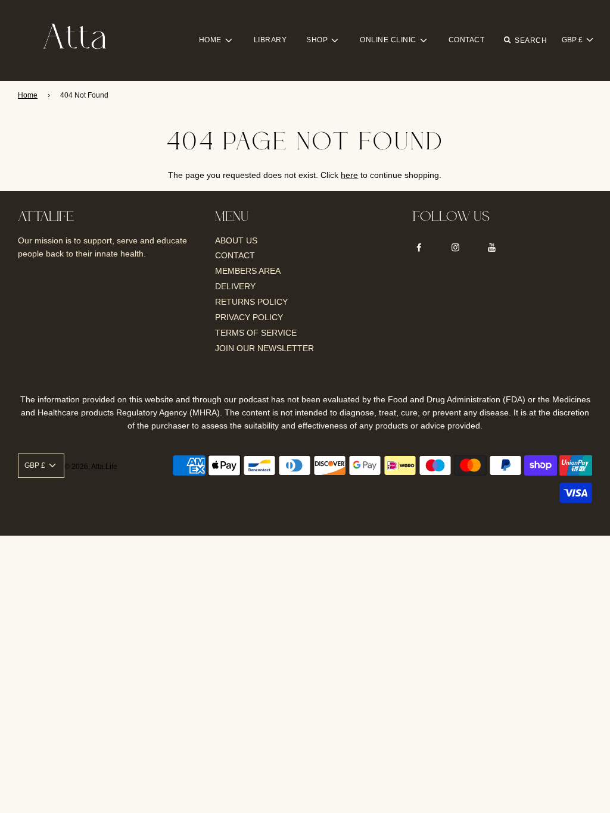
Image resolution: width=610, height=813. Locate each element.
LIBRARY (270, 40)
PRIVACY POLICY (249, 317)
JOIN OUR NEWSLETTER (264, 348)
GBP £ (573, 40)
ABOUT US (236, 240)
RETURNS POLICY (251, 302)
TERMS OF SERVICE (256, 332)
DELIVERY (235, 286)
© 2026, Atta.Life (90, 466)
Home (28, 95)
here (349, 175)
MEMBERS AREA (248, 271)
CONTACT (467, 40)
